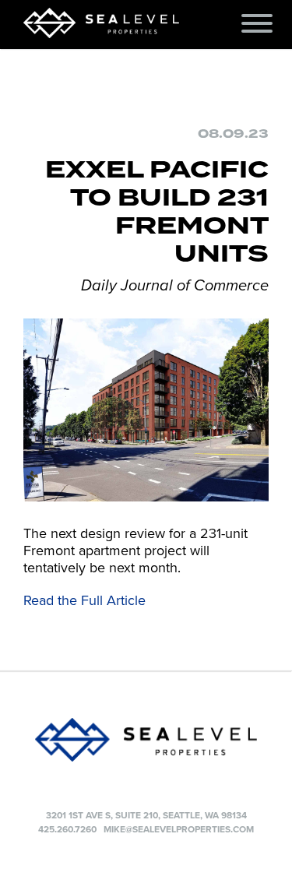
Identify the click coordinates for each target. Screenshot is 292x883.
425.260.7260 (67, 829)
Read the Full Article (84, 600)
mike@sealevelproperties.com (179, 829)
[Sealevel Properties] (146, 740)
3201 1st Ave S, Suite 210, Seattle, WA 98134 (146, 815)
